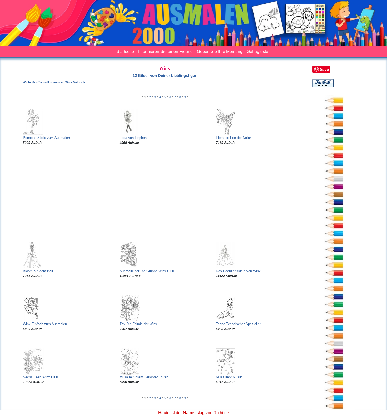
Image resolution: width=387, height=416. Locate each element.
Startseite (125, 51)
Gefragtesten (259, 51)
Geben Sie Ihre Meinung (219, 51)
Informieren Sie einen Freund (165, 51)
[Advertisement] (164, 194)
